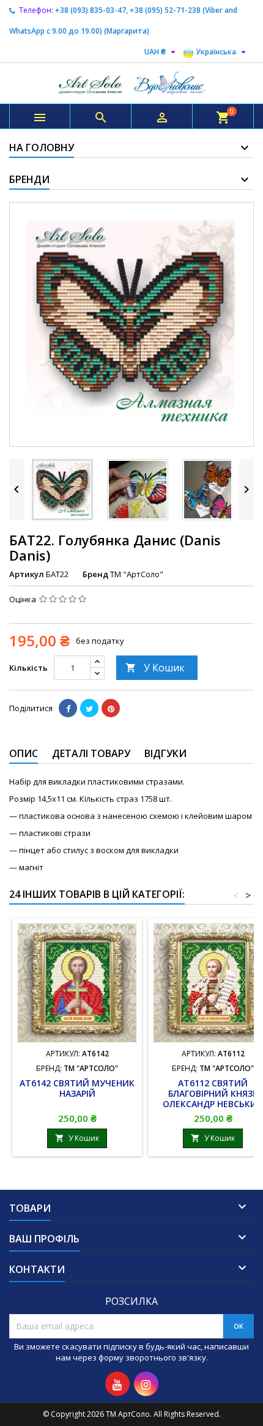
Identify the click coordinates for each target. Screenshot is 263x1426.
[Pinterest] (111, 708)
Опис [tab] (23, 753)
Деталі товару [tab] (91, 753)
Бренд (95, 574)
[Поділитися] (68, 708)
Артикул (26, 574)
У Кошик (155, 667)
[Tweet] (89, 708)
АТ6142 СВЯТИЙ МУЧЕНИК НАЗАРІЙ (77, 1088)
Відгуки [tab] (165, 753)
